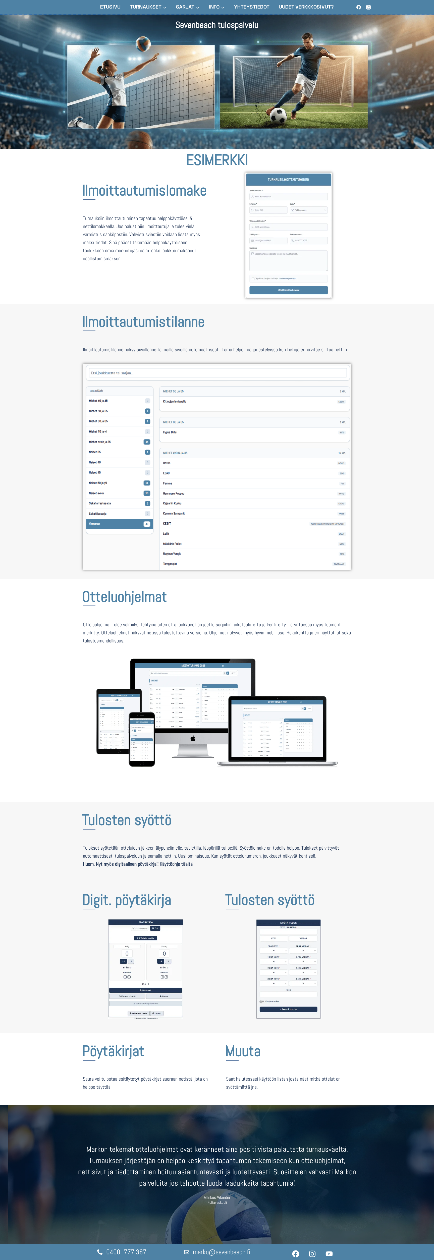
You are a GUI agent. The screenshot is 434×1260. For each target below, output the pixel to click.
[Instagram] (368, 7)
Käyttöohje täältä (176, 864)
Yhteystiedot (251, 7)
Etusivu (110, 7)
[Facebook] (358, 7)
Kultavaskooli (217, 1202)
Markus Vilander (217, 1197)
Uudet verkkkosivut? (306, 7)
